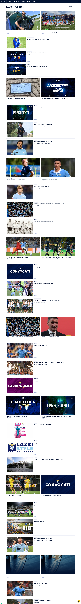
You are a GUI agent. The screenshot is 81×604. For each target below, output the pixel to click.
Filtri (71, 6)
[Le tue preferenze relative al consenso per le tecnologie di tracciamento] (2, 603)
